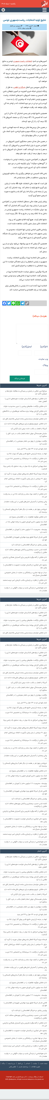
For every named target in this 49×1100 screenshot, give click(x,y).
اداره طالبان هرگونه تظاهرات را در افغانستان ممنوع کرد (28, 517)
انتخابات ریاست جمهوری (22, 61)
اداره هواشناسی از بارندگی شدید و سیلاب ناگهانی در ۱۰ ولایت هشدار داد (25, 589)
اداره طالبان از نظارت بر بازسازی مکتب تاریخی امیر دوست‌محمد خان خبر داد (25, 582)
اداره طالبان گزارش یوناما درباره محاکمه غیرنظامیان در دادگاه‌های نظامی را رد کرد (25, 413)
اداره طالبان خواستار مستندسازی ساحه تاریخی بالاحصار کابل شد (25, 418)
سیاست (35, 1063)
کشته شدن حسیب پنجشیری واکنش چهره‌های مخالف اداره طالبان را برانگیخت (26, 551)
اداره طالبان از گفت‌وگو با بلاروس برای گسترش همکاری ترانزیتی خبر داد (25, 559)
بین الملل (20, 1063)
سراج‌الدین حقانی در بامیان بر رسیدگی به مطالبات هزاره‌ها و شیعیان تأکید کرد (26, 392)
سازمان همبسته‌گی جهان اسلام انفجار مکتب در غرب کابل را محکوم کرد (26, 435)
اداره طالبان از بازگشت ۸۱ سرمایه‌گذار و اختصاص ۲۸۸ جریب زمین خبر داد (26, 488)
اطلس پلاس (12, 1066)
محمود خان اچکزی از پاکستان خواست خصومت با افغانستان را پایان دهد (25, 566)
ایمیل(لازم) (27, 347)
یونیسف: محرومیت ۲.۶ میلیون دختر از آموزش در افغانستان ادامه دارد (26, 531)
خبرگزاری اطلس (44, 4)
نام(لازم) (44, 347)
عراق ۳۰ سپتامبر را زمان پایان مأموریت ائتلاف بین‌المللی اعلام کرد (25, 480)
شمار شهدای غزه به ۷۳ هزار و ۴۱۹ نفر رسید (32, 448)
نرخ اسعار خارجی (23, 1066)
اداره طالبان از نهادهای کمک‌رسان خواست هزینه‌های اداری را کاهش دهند (26, 400)
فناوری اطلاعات (35, 1066)
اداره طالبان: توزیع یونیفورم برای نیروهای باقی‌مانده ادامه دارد (25, 423)
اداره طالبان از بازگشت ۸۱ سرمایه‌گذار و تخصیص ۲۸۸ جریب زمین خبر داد (26, 460)
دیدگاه (3, 1063)
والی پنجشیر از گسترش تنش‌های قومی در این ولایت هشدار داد (25, 503)
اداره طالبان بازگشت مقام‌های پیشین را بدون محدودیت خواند (25, 406)
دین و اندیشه (11, 1063)
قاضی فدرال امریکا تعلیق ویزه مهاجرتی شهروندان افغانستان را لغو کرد (25, 538)
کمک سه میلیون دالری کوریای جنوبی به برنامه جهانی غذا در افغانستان (26, 523)
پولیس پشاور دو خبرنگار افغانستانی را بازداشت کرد (29, 544)
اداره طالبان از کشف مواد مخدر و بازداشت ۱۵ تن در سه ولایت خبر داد (25, 495)
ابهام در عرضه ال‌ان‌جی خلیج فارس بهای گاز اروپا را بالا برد (27, 453)
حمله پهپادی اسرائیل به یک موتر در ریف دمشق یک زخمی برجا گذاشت (25, 468)
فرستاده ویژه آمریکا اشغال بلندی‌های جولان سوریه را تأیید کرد (25, 473)
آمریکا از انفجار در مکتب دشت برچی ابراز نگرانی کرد (29, 428)
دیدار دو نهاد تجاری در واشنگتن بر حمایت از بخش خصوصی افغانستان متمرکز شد (26, 574)
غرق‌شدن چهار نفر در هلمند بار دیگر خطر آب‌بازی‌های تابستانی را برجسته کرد (25, 511)
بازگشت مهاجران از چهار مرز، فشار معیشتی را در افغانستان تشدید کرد (26, 443)
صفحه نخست (43, 1063)
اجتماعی (27, 1063)
